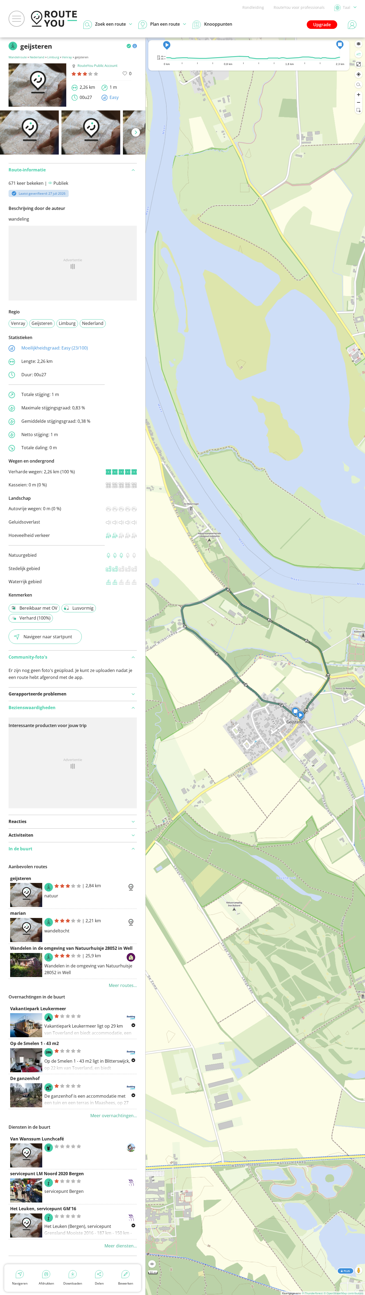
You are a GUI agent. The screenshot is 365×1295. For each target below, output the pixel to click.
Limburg (53, 57)
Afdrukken (46, 1283)
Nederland (37, 57)
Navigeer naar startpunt (48, 637)
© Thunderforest (312, 1293)
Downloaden (72, 1283)
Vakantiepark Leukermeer (38, 1009)
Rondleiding (253, 7)
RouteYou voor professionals (299, 7)
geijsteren (20, 878)
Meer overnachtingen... (113, 1116)
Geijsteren (42, 323)
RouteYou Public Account (97, 65)
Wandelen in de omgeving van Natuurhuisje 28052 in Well (71, 948)
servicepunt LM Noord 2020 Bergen (47, 1174)
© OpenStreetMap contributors (343, 1293)
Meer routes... (123, 985)
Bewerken (125, 1283)
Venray (67, 57)
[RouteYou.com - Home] (54, 19)
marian (18, 913)
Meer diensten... (120, 1246)
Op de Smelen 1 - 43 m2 (34, 1043)
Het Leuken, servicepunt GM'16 (43, 1209)
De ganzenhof (25, 1078)
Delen (99, 1283)
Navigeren (20, 1283)
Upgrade (322, 25)
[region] (255, 666)
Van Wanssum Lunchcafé (37, 1139)
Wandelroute (18, 57)
